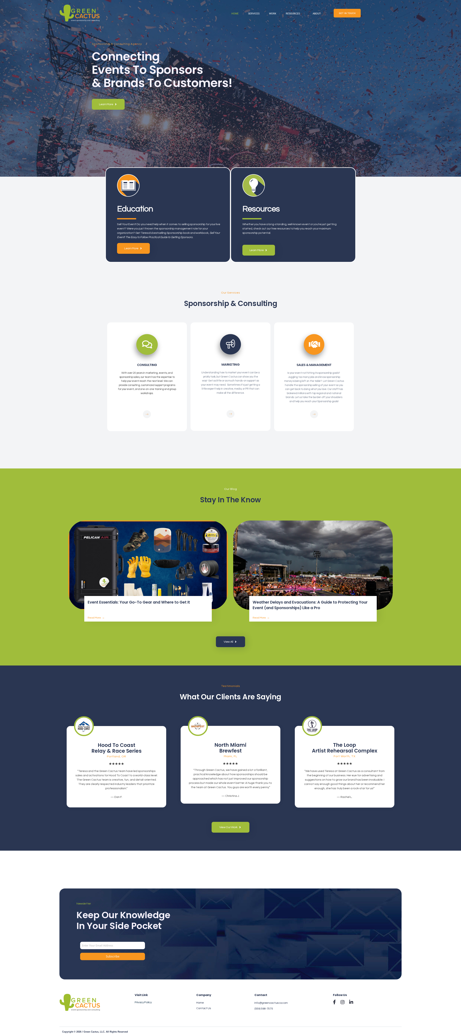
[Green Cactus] (79, 13)
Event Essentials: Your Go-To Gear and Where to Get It (139, 602)
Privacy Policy (143, 1002)
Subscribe (112, 956)
